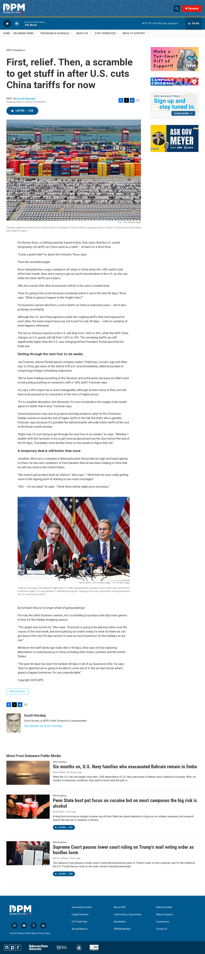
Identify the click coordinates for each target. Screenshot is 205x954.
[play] (7, 23)
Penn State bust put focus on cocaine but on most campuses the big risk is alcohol (125, 803)
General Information (82, 907)
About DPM (119, 907)
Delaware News (23, 33)
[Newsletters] (174, 105)
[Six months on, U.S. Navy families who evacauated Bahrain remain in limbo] (28, 773)
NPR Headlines (15, 50)
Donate (193, 8)
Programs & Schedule (55, 33)
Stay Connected (105, 33)
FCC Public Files (79, 922)
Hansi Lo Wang (60, 858)
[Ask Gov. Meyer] (174, 138)
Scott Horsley (26, 98)
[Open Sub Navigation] (36, 33)
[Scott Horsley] (13, 723)
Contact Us (161, 929)
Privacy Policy (44, 933)
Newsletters (120, 922)
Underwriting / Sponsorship (127, 914)
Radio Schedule (164, 907)
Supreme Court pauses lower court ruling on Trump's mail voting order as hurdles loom (123, 849)
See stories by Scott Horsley (43, 726)
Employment (162, 922)
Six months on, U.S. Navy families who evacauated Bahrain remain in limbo (125, 766)
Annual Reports (79, 929)
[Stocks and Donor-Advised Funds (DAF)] (174, 59)
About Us (82, 33)
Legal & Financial (80, 914)
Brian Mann (58, 811)
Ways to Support (134, 33)
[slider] (21, 23)
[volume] (17, 23)
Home (6, 33)
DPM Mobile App (122, 929)
